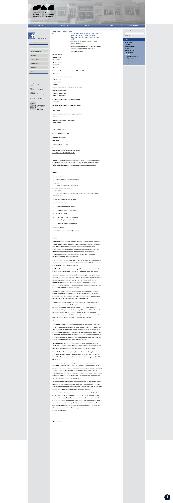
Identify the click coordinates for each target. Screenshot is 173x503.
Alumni (127, 64)
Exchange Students (130, 46)
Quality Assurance (129, 50)
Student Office (128, 42)
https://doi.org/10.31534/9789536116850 (63, 153)
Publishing (127, 54)
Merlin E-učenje (38, 79)
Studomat (38, 84)
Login (47, 30)
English (131, 29)
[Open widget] (167, 497)
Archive (130, 59)
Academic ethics (129, 52)
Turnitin (38, 97)
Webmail (38, 88)
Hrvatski (126, 29)
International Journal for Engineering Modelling (132, 57)
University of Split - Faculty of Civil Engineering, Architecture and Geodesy (43, 11)
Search (134, 35)
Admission (127, 44)
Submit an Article (132, 61)
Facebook (37, 36)
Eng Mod (37, 105)
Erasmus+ (127, 48)
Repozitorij (38, 93)
